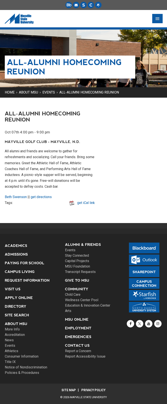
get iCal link (86, 203)
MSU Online (77, 319)
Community (76, 289)
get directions (41, 197)
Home (10, 92)
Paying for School (24, 263)
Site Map (69, 390)
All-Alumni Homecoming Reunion (89, 92)
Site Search (17, 315)
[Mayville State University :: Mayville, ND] (19, 18)
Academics (16, 246)
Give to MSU (77, 280)
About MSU (28, 92)
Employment (78, 328)
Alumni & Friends (83, 245)
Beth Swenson (16, 197)
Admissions (16, 254)
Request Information (27, 280)
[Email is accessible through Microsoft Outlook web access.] (76, 5)
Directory (15, 306)
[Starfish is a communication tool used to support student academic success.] (98, 5)
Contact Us (77, 345)
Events (48, 92)
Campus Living (20, 272)
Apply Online (19, 298)
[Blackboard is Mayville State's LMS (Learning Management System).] (68, 5)
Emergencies (78, 337)
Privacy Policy (93, 390)
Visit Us (12, 289)
